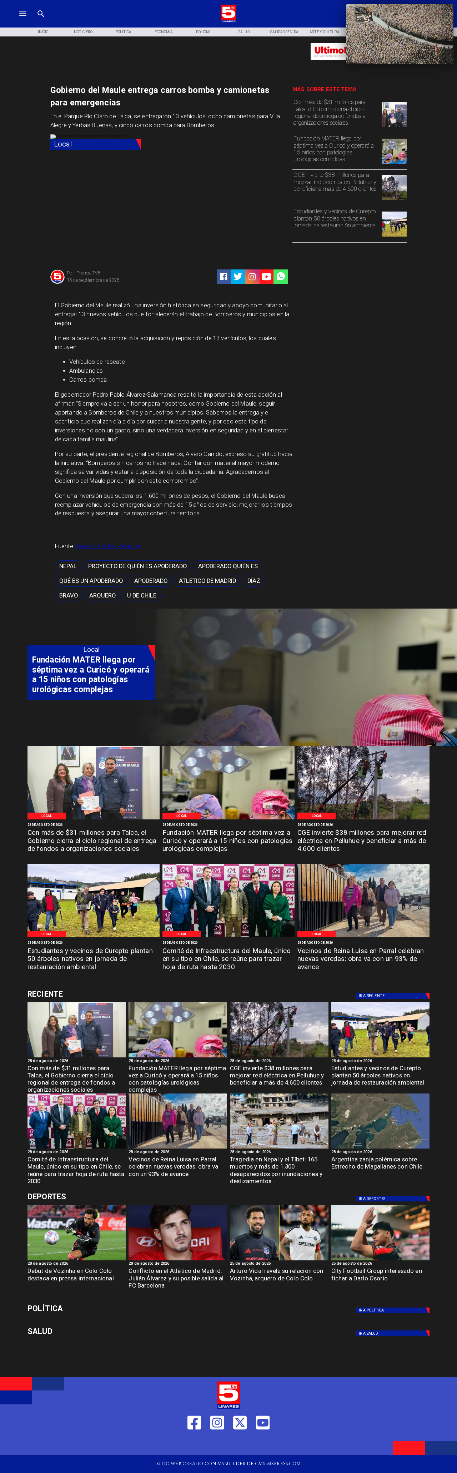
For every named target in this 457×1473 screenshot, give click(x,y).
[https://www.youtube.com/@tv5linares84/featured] (266, 277)
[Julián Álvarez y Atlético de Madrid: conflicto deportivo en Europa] (178, 1260)
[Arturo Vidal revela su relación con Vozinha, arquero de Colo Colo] (279, 1260)
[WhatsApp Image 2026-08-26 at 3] (394, 236)
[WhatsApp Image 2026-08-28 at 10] (363, 937)
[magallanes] (380, 1148)
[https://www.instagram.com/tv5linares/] (252, 277)
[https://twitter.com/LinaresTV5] (240, 1444)
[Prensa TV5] (57, 283)
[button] (68, 566)
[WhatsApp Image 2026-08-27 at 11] (394, 199)
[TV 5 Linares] (41, 21)
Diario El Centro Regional (108, 546)
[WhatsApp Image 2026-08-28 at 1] (394, 127)
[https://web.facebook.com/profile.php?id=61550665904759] (194, 1444)
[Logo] (228, 21)
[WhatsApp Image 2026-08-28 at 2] (228, 937)
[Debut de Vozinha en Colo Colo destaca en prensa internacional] (76, 1260)
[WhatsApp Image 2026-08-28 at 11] (394, 163)
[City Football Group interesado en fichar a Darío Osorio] (380, 1260)
